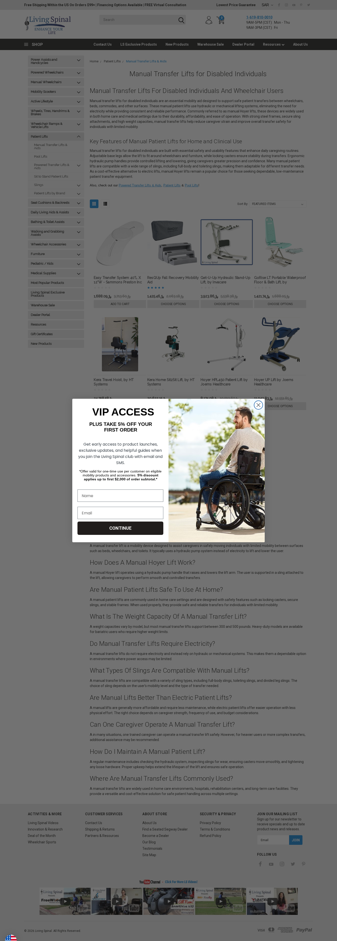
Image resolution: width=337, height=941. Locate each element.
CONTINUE (120, 528)
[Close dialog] (258, 405)
